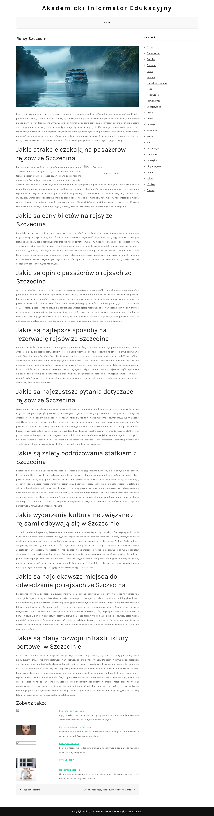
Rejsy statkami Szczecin (71, 711)
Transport (152, 154)
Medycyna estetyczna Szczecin (75, 727)
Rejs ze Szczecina (31, 789)
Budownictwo (153, 53)
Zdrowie (150, 190)
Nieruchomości (154, 100)
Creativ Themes (134, 811)
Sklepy (150, 136)
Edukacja (151, 65)
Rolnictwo (152, 130)
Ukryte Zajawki (154, 166)
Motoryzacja (153, 95)
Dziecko (151, 59)
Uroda (150, 172)
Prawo (150, 118)
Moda (149, 89)
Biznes (150, 47)
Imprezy (151, 77)
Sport (149, 142)
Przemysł (151, 124)
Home (107, 22)
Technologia (153, 148)
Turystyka (152, 160)
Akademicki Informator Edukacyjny (107, 8)
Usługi (150, 178)
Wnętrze (151, 184)
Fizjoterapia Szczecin (70, 770)
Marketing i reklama (157, 83)
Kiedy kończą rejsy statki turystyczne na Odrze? (107, 789)
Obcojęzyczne (154, 106)
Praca (150, 112)
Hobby (150, 71)
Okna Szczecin (66, 759)
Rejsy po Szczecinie (69, 743)
